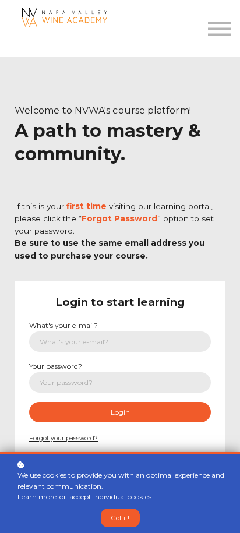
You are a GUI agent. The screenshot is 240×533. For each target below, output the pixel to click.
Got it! (120, 518)
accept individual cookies (110, 496)
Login (120, 412)
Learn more (37, 496)
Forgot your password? (63, 438)
